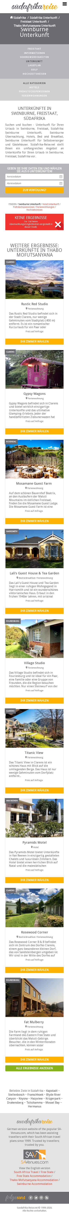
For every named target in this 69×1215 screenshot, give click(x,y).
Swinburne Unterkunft (29, 204)
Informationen (34, 53)
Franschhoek (35, 1094)
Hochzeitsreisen (34, 74)
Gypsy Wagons (35, 394)
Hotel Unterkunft (50, 204)
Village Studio (34, 663)
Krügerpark (53, 1098)
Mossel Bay (52, 1102)
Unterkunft (34, 61)
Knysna (23, 1098)
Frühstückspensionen (34, 91)
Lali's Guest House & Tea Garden (34, 573)
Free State (47, 1172)
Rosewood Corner (34, 932)
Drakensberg (15, 1102)
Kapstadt (52, 1090)
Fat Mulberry (34, 1022)
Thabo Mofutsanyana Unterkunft (35, 25)
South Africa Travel (26, 1172)
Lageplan (34, 65)
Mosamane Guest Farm (34, 483)
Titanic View (34, 753)
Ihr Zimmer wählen (35, 341)
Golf (34, 69)
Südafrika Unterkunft (43, 17)
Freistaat (34, 49)
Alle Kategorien (34, 83)
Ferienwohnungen (34, 96)
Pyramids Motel (34, 842)
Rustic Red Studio (34, 304)
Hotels (34, 87)
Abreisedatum (60, 183)
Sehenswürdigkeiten (34, 57)
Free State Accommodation (34, 1176)
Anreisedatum (60, 176)
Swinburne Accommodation (34, 1184)
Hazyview (37, 1098)
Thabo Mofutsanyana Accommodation (34, 1180)
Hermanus (34, 1106)
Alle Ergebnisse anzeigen (34, 1068)
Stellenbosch (16, 1094)
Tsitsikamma (34, 1102)
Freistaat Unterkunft (34, 21)
